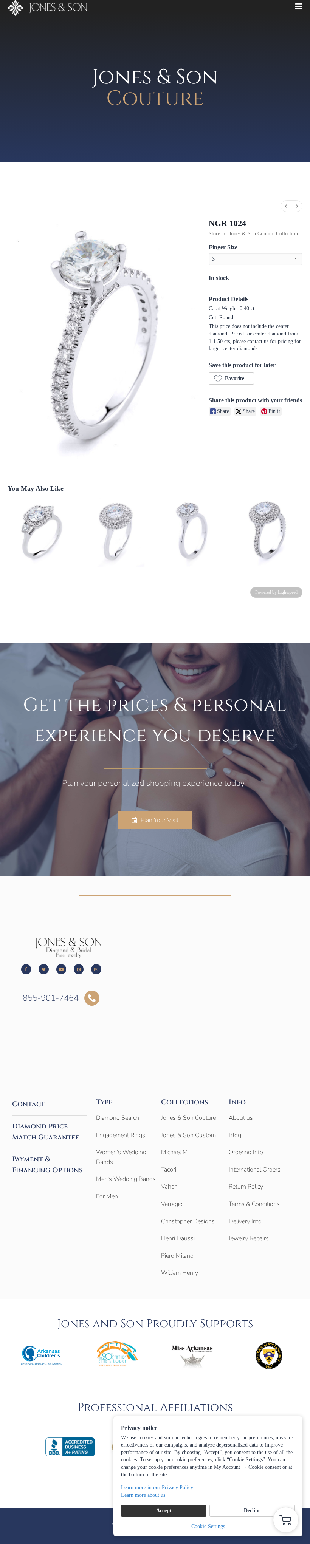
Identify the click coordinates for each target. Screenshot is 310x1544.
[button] (231, 378)
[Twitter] (43, 969)
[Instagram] (96, 969)
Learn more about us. (144, 1495)
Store (214, 233)
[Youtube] (61, 969)
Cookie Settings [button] (208, 1526)
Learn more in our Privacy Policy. (157, 1487)
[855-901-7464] (91, 998)
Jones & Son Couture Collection (263, 233)
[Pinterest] (79, 969)
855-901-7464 (51, 998)
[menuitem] (286, 206)
